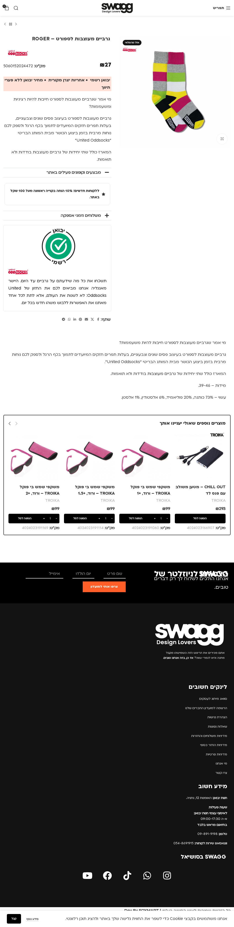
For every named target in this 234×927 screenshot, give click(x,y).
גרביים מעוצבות (161, 373)
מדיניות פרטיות (216, 754)
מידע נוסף (32, 919)
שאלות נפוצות (217, 726)
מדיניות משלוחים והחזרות (209, 736)
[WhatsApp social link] (69, 319)
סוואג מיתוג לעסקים (213, 699)
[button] (57, 172)
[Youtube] (87, 875)
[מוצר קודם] (16, 24)
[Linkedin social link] (74, 319)
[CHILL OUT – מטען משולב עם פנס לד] (200, 456)
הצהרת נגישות (217, 717)
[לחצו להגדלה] (222, 139)
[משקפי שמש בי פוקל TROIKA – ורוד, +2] (33, 456)
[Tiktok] (127, 875)
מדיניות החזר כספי (213, 745)
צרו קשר (221, 773)
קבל (13, 918)
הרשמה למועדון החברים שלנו (206, 708)
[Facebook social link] (98, 319)
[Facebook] (107, 875)
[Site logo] (117, 7)
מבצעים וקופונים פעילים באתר (73, 172)
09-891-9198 (212, 834)
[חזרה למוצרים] (10, 24)
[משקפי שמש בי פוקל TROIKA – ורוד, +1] (144, 456)
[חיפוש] (16, 8)
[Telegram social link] (63, 319)
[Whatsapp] (147, 875)
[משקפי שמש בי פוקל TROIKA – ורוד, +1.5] (89, 456)
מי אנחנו (221, 763)
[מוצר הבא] (5, 24)
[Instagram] (167, 875)
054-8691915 (200, 843)
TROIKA (218, 500)
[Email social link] (86, 319)
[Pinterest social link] (80, 319)
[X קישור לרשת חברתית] (92, 319)
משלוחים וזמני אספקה (81, 215)
